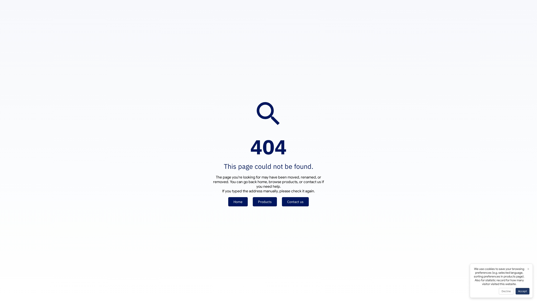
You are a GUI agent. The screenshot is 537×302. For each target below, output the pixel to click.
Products (265, 202)
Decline (506, 291)
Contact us (295, 202)
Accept (522, 291)
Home (237, 202)
